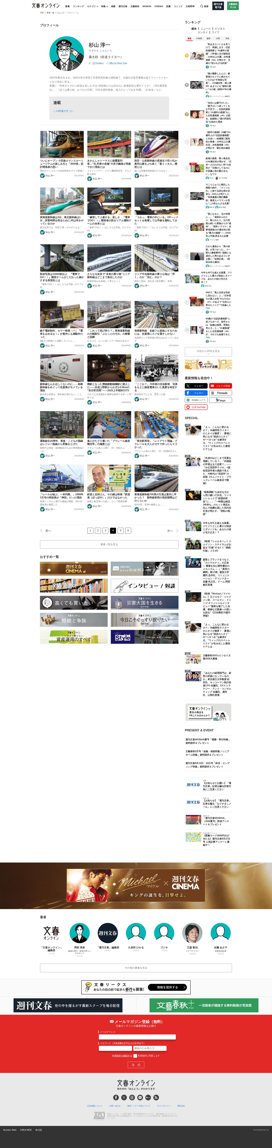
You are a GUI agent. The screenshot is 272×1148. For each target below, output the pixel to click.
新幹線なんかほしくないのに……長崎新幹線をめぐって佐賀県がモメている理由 (61, 387)
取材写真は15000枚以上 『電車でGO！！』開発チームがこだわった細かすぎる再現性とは (62, 277)
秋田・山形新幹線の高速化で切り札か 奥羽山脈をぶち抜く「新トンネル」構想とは (156, 163)
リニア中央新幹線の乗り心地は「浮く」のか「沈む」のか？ (154, 276)
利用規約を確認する (122, 1055)
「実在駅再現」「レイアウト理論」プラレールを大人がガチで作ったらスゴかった (155, 444)
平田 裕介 (212, 67)
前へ (48, 530)
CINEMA (158, 6)
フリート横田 (214, 240)
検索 (206, 6)
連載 (113, 6)
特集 (103, 6)
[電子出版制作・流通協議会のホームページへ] (99, 1116)
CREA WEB (25, 1130)
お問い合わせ (115, 1106)
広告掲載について (94, 1106)
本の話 (38, 1130)
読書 (168, 6)
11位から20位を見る (208, 351)
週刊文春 (123, 6)
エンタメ (203, 32)
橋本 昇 (212, 207)
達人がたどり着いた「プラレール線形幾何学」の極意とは (108, 442)
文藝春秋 (134, 6)
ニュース (206, 28)
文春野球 (190, 6)
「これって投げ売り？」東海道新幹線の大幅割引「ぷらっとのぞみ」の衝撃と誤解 (108, 333)
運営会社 (181, 1106)
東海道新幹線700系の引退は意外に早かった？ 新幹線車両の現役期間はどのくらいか (155, 497)
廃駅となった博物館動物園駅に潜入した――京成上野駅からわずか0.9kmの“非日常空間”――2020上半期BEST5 (108, 387)
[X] (124, 1097)
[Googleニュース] (140, 1097)
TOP (42, 13)
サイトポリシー (163, 1106)
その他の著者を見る (136, 967)
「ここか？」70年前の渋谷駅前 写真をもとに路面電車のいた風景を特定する (156, 387)
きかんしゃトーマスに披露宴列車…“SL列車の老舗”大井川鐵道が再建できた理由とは (109, 163)
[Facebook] (116, 1097)
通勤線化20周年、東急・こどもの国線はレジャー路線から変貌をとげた (61, 442)
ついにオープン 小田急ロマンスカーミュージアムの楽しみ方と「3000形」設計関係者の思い (61, 163)
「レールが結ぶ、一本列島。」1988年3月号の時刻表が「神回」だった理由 (61, 496)
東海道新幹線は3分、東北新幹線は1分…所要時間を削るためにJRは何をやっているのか (62, 220)
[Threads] (132, 1097)
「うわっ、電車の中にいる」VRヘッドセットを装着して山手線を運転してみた (156, 220)
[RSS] (156, 1097)
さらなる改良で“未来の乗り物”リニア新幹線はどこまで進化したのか (108, 276)
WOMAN (146, 6)
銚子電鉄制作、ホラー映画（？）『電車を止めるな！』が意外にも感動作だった (61, 333)
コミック (178, 6)
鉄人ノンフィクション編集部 (219, 96)
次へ (170, 530)
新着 (67, 6)
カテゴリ (91, 6)
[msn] (148, 1097)
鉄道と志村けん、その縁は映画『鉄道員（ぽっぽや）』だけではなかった (108, 496)
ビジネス (220, 28)
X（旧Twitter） (97, 63)
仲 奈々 (212, 178)
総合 (194, 28)
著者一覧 (50, 13)
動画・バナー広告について (139, 1106)
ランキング (78, 6)
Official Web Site (118, 63)
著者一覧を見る (109, 544)
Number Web (9, 1130)
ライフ (215, 32)
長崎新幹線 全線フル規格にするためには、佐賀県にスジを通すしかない (155, 332)
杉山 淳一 (50, 175)
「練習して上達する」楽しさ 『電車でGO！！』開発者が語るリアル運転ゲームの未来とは (109, 220)
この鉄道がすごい (63, 111)
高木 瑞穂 (222, 207)
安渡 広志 (208, 286)
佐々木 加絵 (223, 178)
